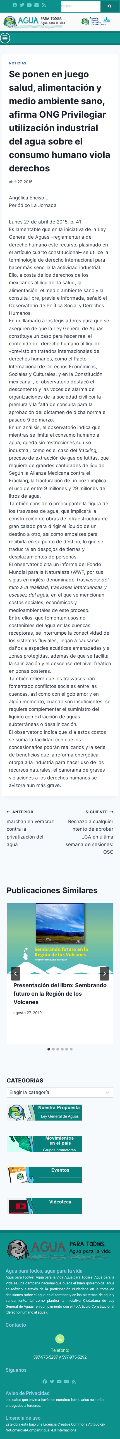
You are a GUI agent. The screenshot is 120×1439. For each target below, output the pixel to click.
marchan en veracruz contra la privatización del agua (30, 828)
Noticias (18, 63)
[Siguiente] (104, 974)
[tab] (48, 1049)
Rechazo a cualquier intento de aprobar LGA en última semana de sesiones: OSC (89, 832)
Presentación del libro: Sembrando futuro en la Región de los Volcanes (60, 993)
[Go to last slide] (15, 974)
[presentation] (60, 938)
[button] (5, 38)
